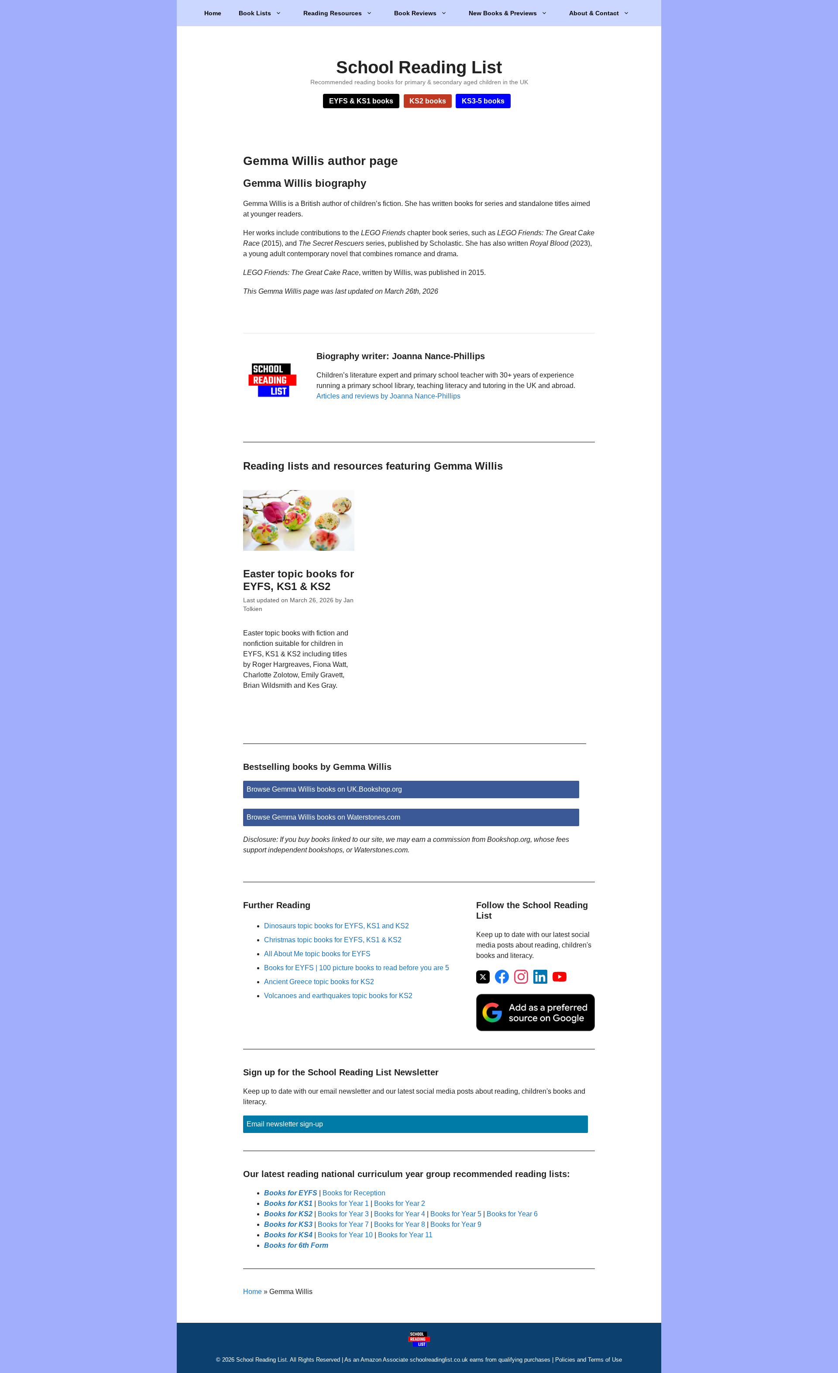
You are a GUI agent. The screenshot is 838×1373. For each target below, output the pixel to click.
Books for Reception (354, 1193)
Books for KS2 (288, 1214)
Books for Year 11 (405, 1235)
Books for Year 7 (343, 1224)
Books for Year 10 (345, 1235)
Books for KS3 (288, 1224)
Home (212, 13)
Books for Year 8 (399, 1224)
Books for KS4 (288, 1235)
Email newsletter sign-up (285, 1124)
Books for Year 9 (455, 1224)
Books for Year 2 (399, 1203)
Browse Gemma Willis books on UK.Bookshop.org (324, 789)
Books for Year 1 (343, 1203)
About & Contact (594, 13)
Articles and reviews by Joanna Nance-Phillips (388, 396)
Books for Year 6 (512, 1214)
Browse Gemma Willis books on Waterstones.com (323, 817)
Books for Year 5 (455, 1214)
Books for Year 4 (399, 1214)
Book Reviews (415, 13)
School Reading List (419, 67)
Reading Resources (332, 13)
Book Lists (255, 13)
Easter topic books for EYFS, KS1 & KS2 (298, 580)
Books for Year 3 (343, 1214)
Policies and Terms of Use (588, 1359)
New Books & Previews (503, 13)
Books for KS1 (288, 1203)
